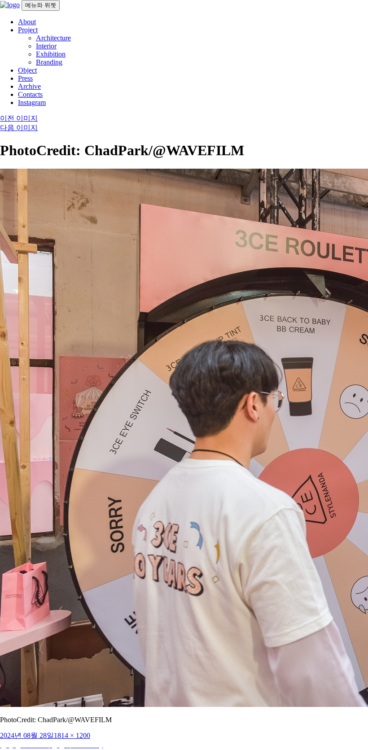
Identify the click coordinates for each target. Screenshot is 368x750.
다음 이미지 (19, 127)
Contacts (30, 94)
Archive (29, 86)
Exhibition (51, 54)
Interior (46, 46)
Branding (49, 62)
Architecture (53, 38)
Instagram (32, 102)
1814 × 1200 (72, 735)
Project (28, 30)
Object (27, 70)
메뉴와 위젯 (40, 5)
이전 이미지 (19, 118)
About (27, 22)
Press (25, 78)
